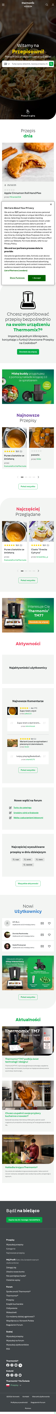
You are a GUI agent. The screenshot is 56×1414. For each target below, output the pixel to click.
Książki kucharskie (14, 1304)
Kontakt (26, 1396)
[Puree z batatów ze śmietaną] (14, 437)
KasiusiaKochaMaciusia (15, 466)
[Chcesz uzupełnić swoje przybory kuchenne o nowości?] (28, 1095)
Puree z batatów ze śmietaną (14, 457)
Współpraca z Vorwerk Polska (20, 1320)
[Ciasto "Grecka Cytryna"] (41, 531)
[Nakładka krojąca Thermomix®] (28, 1149)
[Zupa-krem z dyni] (12, 711)
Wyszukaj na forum (15, 1340)
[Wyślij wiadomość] (42, 923)
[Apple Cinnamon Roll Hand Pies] (28, 162)
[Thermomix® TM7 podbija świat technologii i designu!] (28, 1041)
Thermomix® (12, 1295)
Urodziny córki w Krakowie (26, 812)
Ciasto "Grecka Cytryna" (39, 551)
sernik (29, 859)
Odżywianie (11, 1308)
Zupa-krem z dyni (28, 711)
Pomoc (28, 1408)
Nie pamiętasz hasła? (16, 1276)
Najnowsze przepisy (15, 1253)
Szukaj (9, 1331)
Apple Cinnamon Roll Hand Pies (22, 193)
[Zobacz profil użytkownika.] (7, 923)
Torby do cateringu (22, 807)
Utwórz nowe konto (15, 1271)
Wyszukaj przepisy (14, 1244)
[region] (28, 243)
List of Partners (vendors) (16, 271)
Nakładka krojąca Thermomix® (21, 1167)
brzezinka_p (42, 557)
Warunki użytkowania (41, 1396)
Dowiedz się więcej (28, 352)
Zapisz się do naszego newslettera (24, 1220)
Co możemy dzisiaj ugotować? (20, 1316)
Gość (27, 747)
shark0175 (30, 759)
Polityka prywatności (19, 1402)
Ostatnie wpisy (13, 1280)
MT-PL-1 (16, 922)
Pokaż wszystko (28, 486)
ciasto (41, 859)
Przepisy (10, 1240)
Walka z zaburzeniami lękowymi (28, 817)
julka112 (28, 713)
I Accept (37, 278)
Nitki (39, 459)
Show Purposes (17, 278)
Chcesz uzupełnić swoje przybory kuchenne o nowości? (23, 1114)
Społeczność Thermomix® (18, 1291)
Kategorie (10, 1248)
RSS (8, 1349)
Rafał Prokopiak (19, 945)
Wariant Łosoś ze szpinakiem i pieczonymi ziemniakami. (34, 742)
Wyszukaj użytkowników (17, 1344)
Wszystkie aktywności (28, 883)
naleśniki (29, 865)
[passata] (41, 437)
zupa (17, 859)
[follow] (49, 923)
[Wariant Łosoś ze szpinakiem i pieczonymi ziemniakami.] (12, 743)
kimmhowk (30, 726)
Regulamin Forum (14, 1325)
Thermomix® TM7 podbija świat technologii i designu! (22, 1060)
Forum (9, 1287)
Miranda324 (15, 197)
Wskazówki (11, 1312)
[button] (3, 4)
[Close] (51, 204)
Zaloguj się (11, 1267)
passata (35, 454)
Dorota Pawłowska (20, 933)
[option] (14, 448)
